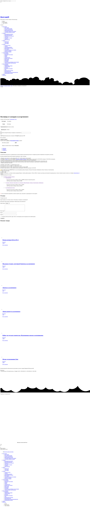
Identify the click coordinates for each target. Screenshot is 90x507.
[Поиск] (0, 2)
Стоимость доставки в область (9, 176)
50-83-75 (6, 159)
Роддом (3, 44)
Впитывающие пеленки (9, 34)
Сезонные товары (7, 85)
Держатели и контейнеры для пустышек (12, 62)
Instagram (25, 159)
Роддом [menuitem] (3, 471)
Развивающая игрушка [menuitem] (9, 500)
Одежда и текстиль (8, 50)
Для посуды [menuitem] (7, 468)
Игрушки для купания (8, 68)
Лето (5, 69)
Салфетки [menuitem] (6, 465)
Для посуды (7, 41)
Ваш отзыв (2, 210)
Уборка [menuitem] (3, 467)
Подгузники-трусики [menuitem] (8, 455)
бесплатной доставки (14, 140)
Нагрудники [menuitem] (7, 486)
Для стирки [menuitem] (7, 469)
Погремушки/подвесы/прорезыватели (11, 72)
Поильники (7, 60)
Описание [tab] (4, 148)
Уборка (3, 40)
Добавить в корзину (4, 139)
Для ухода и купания (8, 37)
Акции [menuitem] (3, 501)
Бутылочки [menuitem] (7, 480)
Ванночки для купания (9, 54)
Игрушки (6, 67)
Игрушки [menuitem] (6, 494)
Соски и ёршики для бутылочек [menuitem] (10, 489)
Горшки (6, 55)
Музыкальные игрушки (9, 70)
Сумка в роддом (7, 45)
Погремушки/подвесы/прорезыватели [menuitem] (11, 499)
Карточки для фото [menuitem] (8, 478)
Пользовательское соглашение (5, 378)
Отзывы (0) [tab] (4, 150)
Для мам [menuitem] (6, 473)
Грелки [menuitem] (6, 483)
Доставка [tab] (4, 149)
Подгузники (4, 26)
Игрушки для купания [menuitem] (8, 495)
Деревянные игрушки (8, 65)
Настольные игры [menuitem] (8, 498)
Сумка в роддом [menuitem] (7, 472)
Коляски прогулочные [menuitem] (8, 485)
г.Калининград (8, 177)
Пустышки (6, 61)
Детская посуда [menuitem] (7, 484)
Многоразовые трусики (9, 30)
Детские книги (7, 66)
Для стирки (7, 42)
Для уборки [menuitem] (7, 470)
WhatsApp (17, 159)
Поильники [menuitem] (7, 487)
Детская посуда (7, 57)
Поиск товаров (3, 0)
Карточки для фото (8, 51)
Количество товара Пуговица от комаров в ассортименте (10, 132)
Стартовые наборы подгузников (10, 31)
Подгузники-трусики (8, 28)
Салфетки (6, 38)
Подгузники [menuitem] (4, 453)
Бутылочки (7, 53)
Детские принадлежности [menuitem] (9, 462)
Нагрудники (7, 59)
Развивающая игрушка (9, 73)
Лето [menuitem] (5, 496)
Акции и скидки (3, 375)
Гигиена (3, 33)
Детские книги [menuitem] (7, 493)
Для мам (6, 46)
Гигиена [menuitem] (3, 460)
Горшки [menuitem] (6, 482)
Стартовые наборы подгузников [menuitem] (10, 458)
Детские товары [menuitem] (5, 479)
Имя (1, 212)
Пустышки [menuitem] (6, 488)
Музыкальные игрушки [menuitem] (9, 497)
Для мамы (6, 36)
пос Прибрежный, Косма (10, 187)
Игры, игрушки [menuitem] (5, 490)
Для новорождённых (8, 47)
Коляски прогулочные (8, 58)
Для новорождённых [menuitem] (8, 474)
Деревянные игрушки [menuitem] (8, 492)
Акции (3, 74)
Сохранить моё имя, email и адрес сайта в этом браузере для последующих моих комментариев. (19, 216)
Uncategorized (12, 119)
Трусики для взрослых (9, 29)
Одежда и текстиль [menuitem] (8, 477)
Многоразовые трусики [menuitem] (9, 457)
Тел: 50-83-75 (39, 371)
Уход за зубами (7, 39)
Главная (1, 85)
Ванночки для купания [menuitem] (9, 481)
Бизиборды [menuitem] (7, 491)
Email (1, 214)
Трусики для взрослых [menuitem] (9, 456)
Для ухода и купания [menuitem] (8, 464)
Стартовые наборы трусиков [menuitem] (10, 459)
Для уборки (7, 43)
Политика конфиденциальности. (6, 382)
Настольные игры (8, 71)
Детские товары (5, 52)
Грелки (6, 56)
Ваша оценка (3, 203)
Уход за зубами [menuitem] (7, 466)
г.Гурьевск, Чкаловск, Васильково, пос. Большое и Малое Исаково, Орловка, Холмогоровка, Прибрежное (24, 182)
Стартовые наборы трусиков (10, 32)
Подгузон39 (4, 17)
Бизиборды (7, 64)
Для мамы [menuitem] (6, 463)
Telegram (21, 159)
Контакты (4, 75)
